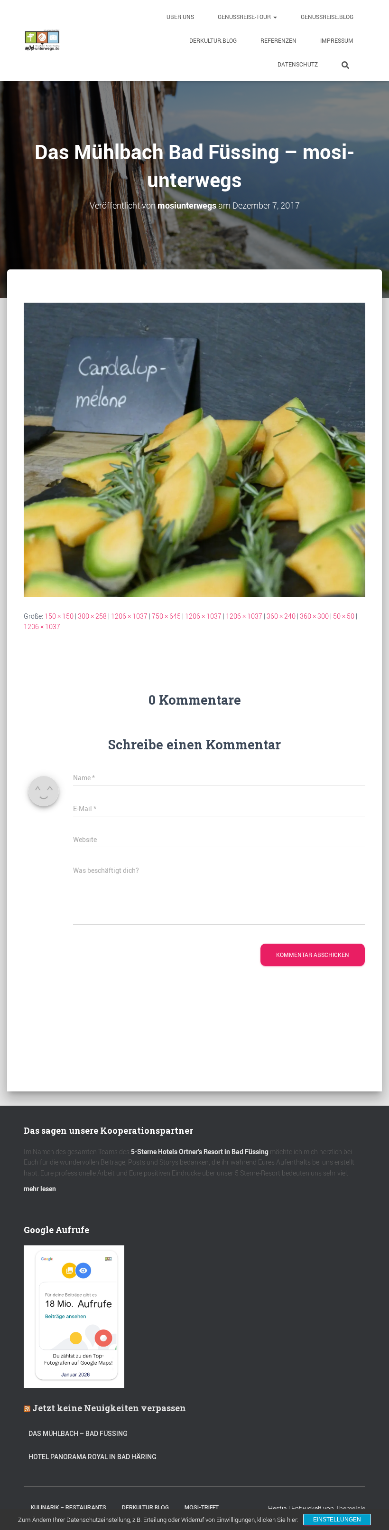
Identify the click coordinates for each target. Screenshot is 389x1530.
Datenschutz (298, 64)
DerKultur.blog (213, 40)
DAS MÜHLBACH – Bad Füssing (78, 1433)
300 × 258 (92, 616)
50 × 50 (343, 616)
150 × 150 (59, 616)
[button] (274, 16)
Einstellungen (337, 1519)
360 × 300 (314, 616)
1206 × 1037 (129, 616)
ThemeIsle (350, 1508)
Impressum (336, 40)
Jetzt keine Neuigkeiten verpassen (109, 1408)
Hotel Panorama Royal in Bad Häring (92, 1457)
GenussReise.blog (327, 16)
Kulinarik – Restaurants (68, 1507)
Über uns (180, 16)
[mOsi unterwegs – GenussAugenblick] (42, 40)
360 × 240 (281, 616)
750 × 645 (166, 616)
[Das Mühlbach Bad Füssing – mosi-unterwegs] (194, 448)
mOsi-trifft (202, 1507)
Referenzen (278, 40)
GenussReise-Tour (245, 16)
